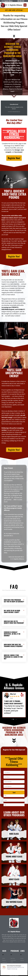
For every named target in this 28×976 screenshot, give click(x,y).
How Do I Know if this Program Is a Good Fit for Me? (13, 657)
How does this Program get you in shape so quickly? (14, 601)
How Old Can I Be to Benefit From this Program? (14, 622)
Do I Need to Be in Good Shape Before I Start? (12, 611)
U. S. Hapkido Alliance (14, 5)
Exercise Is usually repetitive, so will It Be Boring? (12, 634)
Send (14, 792)
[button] (25, 5)
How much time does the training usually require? (13, 645)
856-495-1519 (21, 1)
